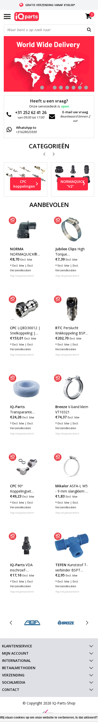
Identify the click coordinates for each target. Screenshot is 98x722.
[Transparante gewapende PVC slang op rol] (26, 387)
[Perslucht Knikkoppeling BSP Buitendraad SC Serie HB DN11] (72, 308)
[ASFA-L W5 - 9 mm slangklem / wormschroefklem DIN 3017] (72, 466)
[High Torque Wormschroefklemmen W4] (72, 229)
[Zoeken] (88, 29)
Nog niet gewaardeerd (22, 275)
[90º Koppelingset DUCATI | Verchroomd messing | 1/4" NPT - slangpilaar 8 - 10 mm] (26, 466)
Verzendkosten (20, 270)
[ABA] (32, 623)
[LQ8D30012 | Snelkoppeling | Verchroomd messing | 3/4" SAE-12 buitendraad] (26, 308)
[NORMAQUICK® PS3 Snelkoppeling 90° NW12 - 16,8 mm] (26, 229)
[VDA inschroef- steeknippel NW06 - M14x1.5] (26, 545)
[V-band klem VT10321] (72, 387)
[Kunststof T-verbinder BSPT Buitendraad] (72, 545)
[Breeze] (66, 623)
